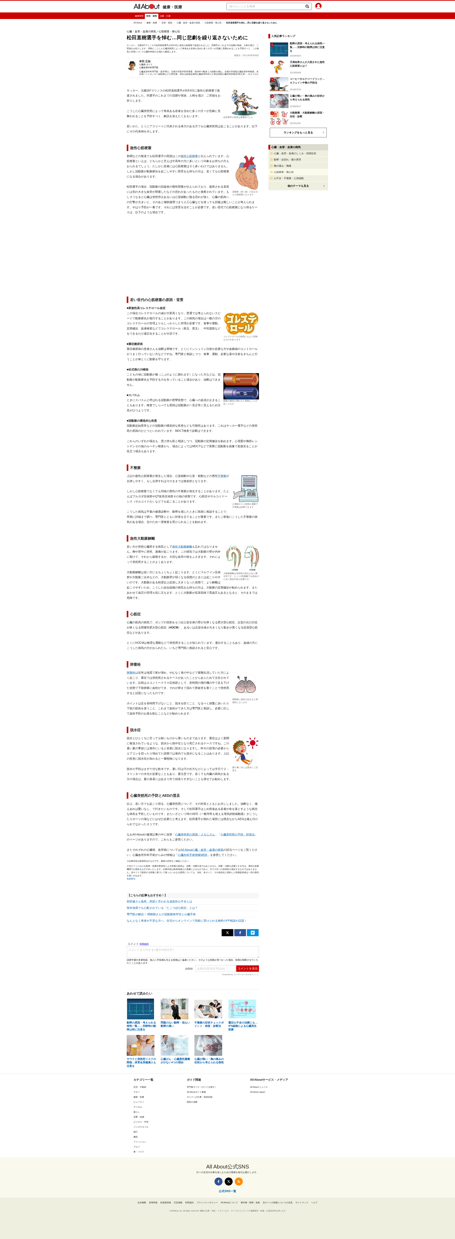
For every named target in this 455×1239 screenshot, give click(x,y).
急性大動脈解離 (182, 546)
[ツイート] (227, 932)
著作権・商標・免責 (250, 1202)
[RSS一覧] (239, 1182)
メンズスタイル (140, 1127)
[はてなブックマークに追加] (253, 932)
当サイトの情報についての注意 (278, 1202)
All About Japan (257, 1092)
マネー (136, 1092)
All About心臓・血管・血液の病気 (202, 849)
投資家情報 (165, 1202)
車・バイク (138, 1152)
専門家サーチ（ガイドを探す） (202, 1087)
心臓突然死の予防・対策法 (238, 834)
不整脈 (222, 475)
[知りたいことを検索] (307, 6)
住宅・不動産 (139, 1087)
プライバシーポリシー (207, 1202)
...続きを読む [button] (253, 74)
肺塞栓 (131, 672)
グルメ (136, 1147)
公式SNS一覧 (227, 1191)
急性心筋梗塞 (189, 156)
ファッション (139, 1142)
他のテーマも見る (298, 185)
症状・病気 (151, 16)
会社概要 (142, 1202)
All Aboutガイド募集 (196, 1092)
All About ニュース (259, 1087)
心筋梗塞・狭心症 (213, 22)
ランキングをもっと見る (298, 132)
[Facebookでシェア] (240, 932)
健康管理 (139, 16)
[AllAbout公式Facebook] (219, 1182)
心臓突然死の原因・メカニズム (195, 834)
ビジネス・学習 (140, 1122)
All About (137, 22)
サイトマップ (301, 1202)
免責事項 (131, 879)
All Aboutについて (229, 1202)
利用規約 (189, 1202)
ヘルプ (314, 1202)
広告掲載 (178, 1202)
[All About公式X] (229, 1182)
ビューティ (138, 1102)
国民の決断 (192, 1102)
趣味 (135, 1137)
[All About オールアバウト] (146, 7)
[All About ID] (318, 6)
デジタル (137, 1107)
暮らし (136, 1112)
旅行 (135, 1132)
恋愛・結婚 (138, 1117)
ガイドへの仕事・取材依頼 (199, 1097)
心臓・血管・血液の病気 (188, 22)
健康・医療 (172, 7)
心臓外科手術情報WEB (192, 854)
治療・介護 (165, 16)
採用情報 (153, 1202)
